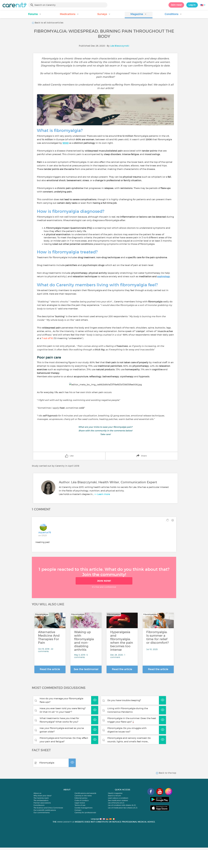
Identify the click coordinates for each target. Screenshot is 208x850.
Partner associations (42, 803)
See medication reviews (118, 800)
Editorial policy (81, 798)
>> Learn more (102, 494)
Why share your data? (43, 796)
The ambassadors (41, 800)
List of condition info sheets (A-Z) (122, 805)
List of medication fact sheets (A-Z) (122, 808)
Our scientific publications (45, 810)
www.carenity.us (65, 822)
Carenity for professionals (85, 812)
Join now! (176, 4)
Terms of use (80, 805)
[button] (35, 15)
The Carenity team (41, 798)
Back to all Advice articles (48, 22)
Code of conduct (82, 800)
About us (37, 793)
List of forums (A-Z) (116, 803)
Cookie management (84, 808)
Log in (192, 4)
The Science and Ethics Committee (48, 808)
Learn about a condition (118, 798)
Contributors (39, 805)
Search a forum (114, 796)
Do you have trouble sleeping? (124, 700)
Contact (78, 810)
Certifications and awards (85, 793)
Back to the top (167, 772)
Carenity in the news (83, 796)
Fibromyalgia (46, 762)
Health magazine (115, 793)
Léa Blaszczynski (119, 45)
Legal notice (80, 803)
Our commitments (42, 812)
